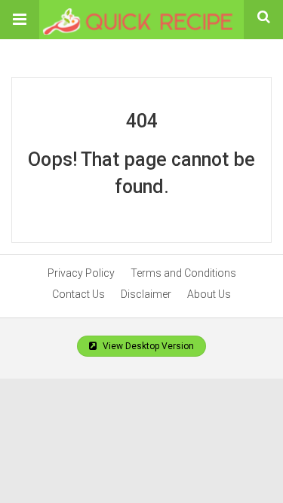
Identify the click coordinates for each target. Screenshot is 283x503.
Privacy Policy (81, 273)
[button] (19, 19)
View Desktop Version (147, 346)
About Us (209, 294)
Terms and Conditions (183, 273)
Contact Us (78, 294)
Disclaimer (146, 294)
